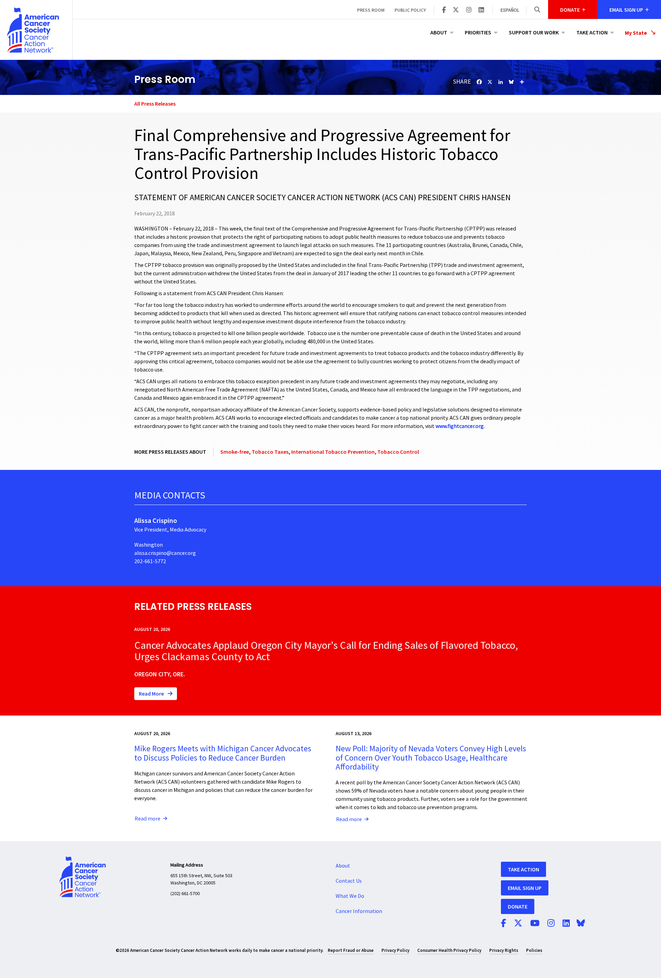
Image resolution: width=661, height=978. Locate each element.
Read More (152, 693)
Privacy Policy (395, 950)
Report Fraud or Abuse (351, 950)
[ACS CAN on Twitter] (456, 10)
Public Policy (410, 10)
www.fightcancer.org (460, 426)
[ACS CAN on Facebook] (444, 10)
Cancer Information (359, 911)
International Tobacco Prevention (333, 451)
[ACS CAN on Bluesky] (581, 923)
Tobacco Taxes (270, 451)
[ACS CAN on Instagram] (469, 10)
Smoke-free (234, 451)
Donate (517, 906)
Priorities (478, 32)
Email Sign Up (525, 887)
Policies (534, 950)
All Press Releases (155, 103)
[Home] (36, 30)
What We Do (350, 896)
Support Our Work (534, 32)
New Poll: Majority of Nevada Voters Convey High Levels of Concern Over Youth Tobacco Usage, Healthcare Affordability (431, 757)
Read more (147, 818)
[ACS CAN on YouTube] (534, 923)
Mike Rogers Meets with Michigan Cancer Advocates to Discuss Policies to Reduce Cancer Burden (222, 753)
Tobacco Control (398, 451)
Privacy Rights (503, 950)
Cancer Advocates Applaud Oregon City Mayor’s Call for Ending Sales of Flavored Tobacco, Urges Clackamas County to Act (326, 651)
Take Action (592, 32)
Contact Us (349, 881)
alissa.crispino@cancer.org (165, 553)
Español (510, 10)
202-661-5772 (150, 561)
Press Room (371, 10)
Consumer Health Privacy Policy (449, 950)
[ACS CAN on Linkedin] (481, 10)
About (438, 32)
